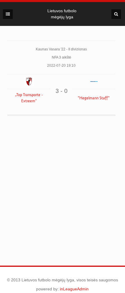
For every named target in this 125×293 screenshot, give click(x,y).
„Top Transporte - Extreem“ (29, 98)
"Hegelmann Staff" (94, 98)
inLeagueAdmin (74, 289)
